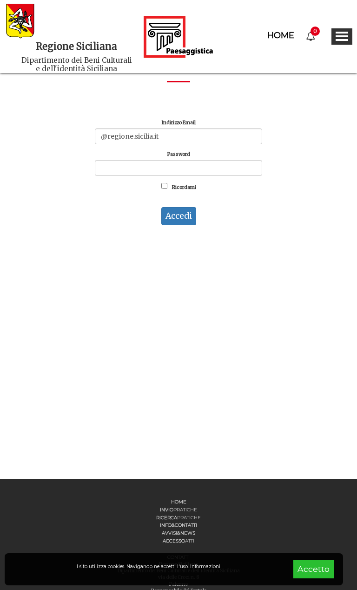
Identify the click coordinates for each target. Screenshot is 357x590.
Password (178, 154)
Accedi (178, 216)
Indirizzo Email (179, 123)
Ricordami (183, 187)
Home (280, 35)
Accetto (314, 569)
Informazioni (205, 566)
